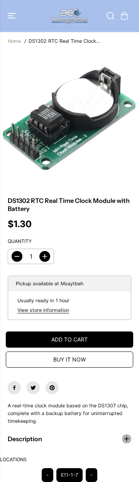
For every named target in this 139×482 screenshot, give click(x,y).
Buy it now (69, 359)
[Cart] (124, 16)
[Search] (110, 16)
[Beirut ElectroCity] (70, 16)
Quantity (20, 241)
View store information (43, 310)
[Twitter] (33, 387)
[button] (12, 16)
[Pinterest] (52, 387)
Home (14, 41)
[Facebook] (14, 387)
